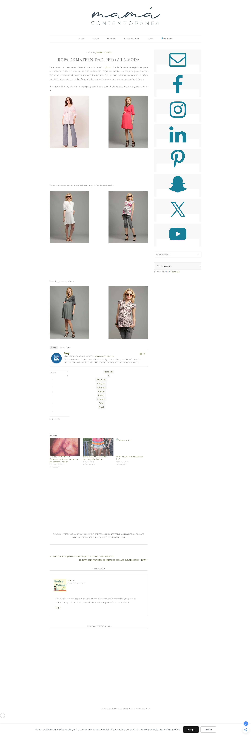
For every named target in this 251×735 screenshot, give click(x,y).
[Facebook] (141, 353)
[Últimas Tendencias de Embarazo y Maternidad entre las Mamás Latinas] (65, 447)
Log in (147, 709)
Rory (67, 353)
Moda (76, 534)
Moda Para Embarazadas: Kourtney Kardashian (95, 457)
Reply (58, 607)
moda (95, 537)
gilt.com (108, 67)
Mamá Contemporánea (125, 16)
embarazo (127, 534)
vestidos (107, 537)
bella (91, 534)
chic (105, 534)
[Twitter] (144, 353)
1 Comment (106, 52)
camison (98, 534)
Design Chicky (135, 709)
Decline (208, 729)
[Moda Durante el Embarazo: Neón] (131, 447)
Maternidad (68, 534)
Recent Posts (64, 347)
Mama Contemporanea (104, 356)
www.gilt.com (118, 537)
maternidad (86, 537)
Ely (69, 580)
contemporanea (115, 534)
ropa (101, 537)
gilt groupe (138, 534)
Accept (191, 729)
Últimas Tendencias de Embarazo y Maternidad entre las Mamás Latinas (64, 459)
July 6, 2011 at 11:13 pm (77, 583)
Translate (175, 271)
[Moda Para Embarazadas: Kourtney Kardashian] (98, 447)
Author (53, 347)
